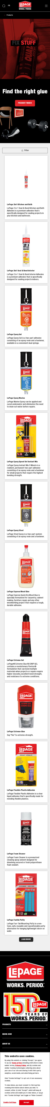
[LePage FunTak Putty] (26, 903)
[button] (25, 1025)
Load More (26, 939)
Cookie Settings (9, 1102)
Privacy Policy (20, 1065)
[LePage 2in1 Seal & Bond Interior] (26, 252)
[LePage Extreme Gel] (26, 645)
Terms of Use (17, 1063)
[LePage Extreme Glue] (26, 711)
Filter (26, 150)
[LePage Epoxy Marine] (26, 379)
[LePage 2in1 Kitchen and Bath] (26, 187)
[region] (25, 1079)
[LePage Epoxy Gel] (26, 316)
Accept (26, 1102)
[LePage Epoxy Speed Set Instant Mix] (26, 446)
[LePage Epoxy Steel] (26, 510)
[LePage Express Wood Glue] (26, 576)
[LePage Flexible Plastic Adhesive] (26, 772)
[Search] (3, 5)
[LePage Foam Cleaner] (26, 837)
